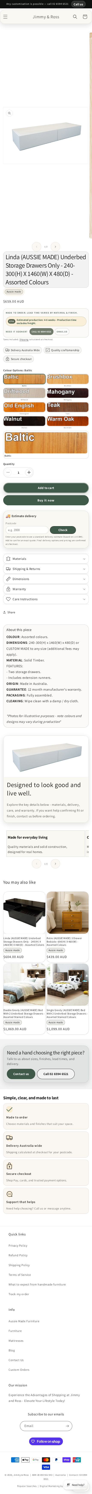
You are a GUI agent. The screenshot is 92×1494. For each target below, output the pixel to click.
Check (62, 530)
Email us (62, 331)
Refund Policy (18, 1255)
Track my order (19, 1294)
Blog (12, 1350)
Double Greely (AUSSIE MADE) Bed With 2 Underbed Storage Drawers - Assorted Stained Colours (24, 1013)
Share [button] (11, 612)
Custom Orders (19, 1370)
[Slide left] (36, 246)
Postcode (11, 523)
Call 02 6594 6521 (41, 331)
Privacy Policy (18, 1245)
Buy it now (46, 500)
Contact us (21, 1074)
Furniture (15, 1331)
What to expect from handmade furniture (37, 1284)
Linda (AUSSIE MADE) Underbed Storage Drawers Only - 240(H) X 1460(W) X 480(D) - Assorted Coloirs (23, 941)
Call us (78, 4)
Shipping (23, 339)
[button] (5, 16)
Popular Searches (27, 1486)
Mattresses (16, 1341)
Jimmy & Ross (21, 1474)
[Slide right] (55, 246)
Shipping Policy (19, 1265)
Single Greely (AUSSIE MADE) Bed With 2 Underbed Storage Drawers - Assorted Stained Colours (67, 1013)
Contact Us (16, 1360)
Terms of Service (20, 1275)
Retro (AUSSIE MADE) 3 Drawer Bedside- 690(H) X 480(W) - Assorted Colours (64, 941)
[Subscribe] (67, 1426)
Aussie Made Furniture (24, 1321)
